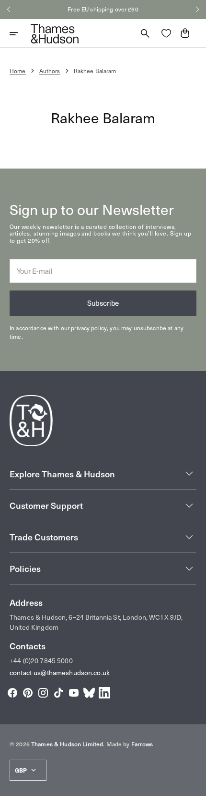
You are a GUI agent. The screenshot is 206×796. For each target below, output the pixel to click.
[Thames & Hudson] (55, 33)
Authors (49, 70)
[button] (8, 9)
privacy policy (89, 327)
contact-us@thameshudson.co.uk (60, 672)
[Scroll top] (194, 784)
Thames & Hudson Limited (67, 744)
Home (18, 70)
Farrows (142, 744)
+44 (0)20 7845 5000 (41, 661)
